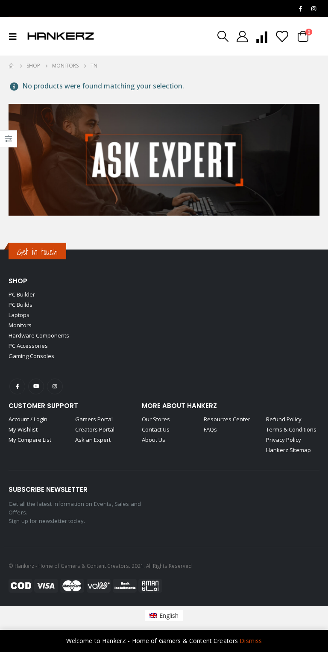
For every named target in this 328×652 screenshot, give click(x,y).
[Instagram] (313, 8)
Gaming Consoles (31, 356)
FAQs (210, 429)
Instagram (55, 386)
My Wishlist (23, 429)
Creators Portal (94, 429)
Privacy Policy (283, 439)
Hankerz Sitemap (288, 450)
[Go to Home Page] (12, 66)
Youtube (36, 386)
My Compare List (30, 439)
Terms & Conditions (291, 429)
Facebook (17, 386)
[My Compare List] (262, 36)
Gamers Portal (94, 419)
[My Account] (242, 36)
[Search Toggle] (223, 36)
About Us (153, 439)
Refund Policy (284, 419)
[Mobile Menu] (15, 36)
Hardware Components (39, 335)
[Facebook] (300, 8)
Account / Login (28, 419)
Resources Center (227, 419)
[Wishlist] (282, 36)
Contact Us (156, 429)
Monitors (20, 325)
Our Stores (156, 419)
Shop (18, 280)
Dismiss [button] (251, 641)
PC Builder (22, 294)
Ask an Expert (93, 439)
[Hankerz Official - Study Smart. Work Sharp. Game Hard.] (60, 36)
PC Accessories (28, 345)
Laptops (19, 315)
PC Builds (20, 304)
